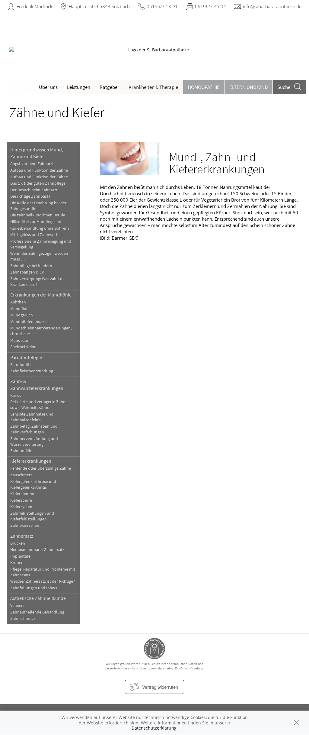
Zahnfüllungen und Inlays (33, 588)
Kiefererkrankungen (30, 461)
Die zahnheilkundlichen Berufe (37, 215)
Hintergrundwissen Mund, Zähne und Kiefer (36, 153)
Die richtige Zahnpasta (30, 196)
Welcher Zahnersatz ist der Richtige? (42, 581)
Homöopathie (204, 87)
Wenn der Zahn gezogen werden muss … (39, 256)
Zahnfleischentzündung (31, 371)
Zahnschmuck (23, 618)
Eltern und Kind (248, 87)
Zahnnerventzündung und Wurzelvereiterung (34, 441)
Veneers (17, 605)
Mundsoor (19, 340)
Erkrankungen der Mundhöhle (41, 295)
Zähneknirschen (24, 525)
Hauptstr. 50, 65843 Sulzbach (99, 6)
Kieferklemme (22, 493)
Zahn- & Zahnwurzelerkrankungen (36, 384)
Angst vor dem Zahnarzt (32, 163)
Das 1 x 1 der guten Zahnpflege (37, 183)
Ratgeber (109, 87)
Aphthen (18, 302)
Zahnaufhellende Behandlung (37, 612)
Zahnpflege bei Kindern (31, 265)
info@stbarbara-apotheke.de (272, 6)
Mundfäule (20, 308)
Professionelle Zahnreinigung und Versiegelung (40, 244)
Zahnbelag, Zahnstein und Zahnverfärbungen (34, 429)
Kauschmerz (21, 475)
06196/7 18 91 (162, 6)
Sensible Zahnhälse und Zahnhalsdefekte (31, 417)
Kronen (17, 562)
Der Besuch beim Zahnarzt (34, 190)
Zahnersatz (21, 536)
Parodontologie (26, 357)
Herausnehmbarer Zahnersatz (37, 549)
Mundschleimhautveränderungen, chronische (41, 330)
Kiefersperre (21, 500)
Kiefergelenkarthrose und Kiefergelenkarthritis (33, 484)
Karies (15, 395)
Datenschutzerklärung (154, 728)
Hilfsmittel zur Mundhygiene (35, 221)
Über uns (48, 87)
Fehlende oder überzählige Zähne (40, 468)
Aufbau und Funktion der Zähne (39, 170)
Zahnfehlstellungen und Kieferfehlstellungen (32, 516)
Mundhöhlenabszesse (29, 321)
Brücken (17, 543)
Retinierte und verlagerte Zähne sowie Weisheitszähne (39, 404)
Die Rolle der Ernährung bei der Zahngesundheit (38, 205)
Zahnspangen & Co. (27, 272)
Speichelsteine (23, 346)
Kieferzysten (21, 506)
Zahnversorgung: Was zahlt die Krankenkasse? (37, 281)
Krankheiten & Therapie (153, 87)
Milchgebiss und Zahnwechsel (37, 234)
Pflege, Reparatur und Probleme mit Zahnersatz (42, 572)
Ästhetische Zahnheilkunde (38, 598)
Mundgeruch (21, 315)
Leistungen (78, 87)
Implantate (20, 556)
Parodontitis (21, 364)
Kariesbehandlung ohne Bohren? (39, 228)
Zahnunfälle (21, 450)
